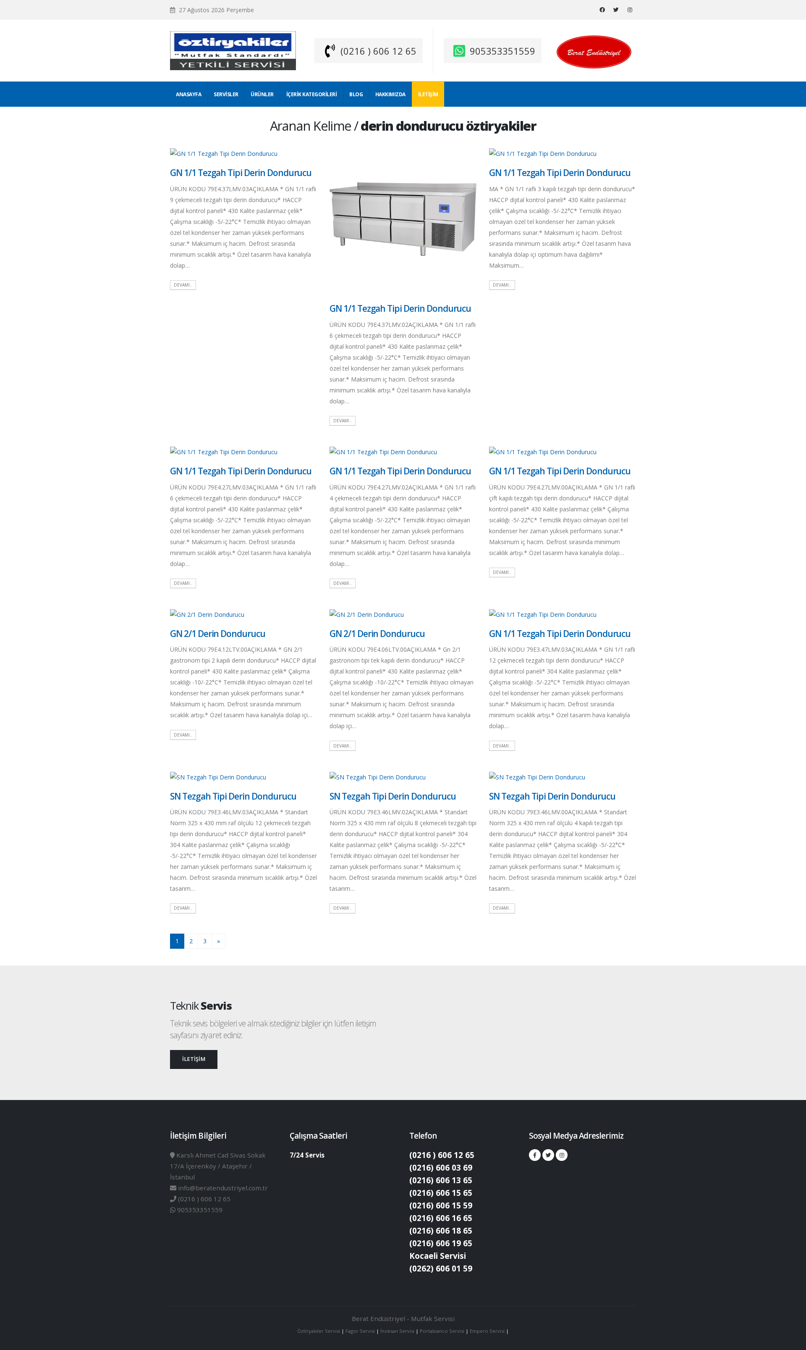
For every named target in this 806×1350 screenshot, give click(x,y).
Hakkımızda (390, 94)
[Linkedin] (630, 10)
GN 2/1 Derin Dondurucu (217, 633)
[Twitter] (616, 10)
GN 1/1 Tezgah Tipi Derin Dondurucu (240, 173)
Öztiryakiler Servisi (319, 1331)
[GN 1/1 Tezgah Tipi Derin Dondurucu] (223, 153)
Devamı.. (183, 285)
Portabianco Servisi (442, 1331)
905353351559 (502, 51)
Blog (356, 94)
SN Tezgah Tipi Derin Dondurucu (233, 796)
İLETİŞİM (193, 1059)
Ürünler (262, 94)
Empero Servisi (487, 1331)
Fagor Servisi (360, 1331)
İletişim (428, 94)
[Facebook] (602, 10)
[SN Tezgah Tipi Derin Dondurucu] (218, 776)
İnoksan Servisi (397, 1331)
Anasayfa (188, 94)
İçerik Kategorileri (311, 94)
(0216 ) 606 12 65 (378, 51)
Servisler (226, 94)
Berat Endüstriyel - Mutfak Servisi (403, 1318)
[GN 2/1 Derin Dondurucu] (207, 614)
